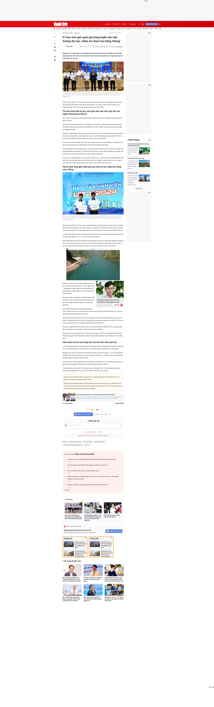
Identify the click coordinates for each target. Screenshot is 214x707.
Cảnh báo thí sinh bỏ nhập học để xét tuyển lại (111, 516)
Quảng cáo (133, 24)
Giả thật (151, 28)
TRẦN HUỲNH (69, 46)
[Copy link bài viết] (105, 414)
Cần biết (124, 24)
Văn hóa (119, 28)
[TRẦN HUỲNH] (64, 46)
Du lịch (105, 28)
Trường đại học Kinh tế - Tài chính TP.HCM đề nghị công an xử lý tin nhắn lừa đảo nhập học (92, 517)
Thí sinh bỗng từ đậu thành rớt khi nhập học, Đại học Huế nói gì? (87, 465)
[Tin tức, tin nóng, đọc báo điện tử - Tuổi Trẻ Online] (61, 24)
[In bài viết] (55, 60)
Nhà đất (140, 28)
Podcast (108, 24)
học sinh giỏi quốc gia (74, 442)
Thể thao (128, 28)
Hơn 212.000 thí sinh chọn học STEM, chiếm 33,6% (83, 471)
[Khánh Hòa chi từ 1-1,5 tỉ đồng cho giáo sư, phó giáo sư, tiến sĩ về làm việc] (114, 590)
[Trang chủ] (54, 28)
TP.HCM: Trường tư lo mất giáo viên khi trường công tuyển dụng (93, 579)
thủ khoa (112, 353)
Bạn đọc (156, 28)
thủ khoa (87, 445)
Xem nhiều (64, 28)
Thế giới (78, 28)
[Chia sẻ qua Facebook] (101, 414)
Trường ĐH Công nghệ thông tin (72, 445)
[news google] (116, 46)
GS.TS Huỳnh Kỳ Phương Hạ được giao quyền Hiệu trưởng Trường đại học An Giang (71, 598)
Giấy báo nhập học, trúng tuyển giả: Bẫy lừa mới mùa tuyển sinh (87, 485)
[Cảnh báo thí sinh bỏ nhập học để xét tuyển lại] (113, 507)
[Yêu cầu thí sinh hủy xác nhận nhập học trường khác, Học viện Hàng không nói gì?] (73, 507)
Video (69, 28)
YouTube (116, 24)
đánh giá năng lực (99, 442)
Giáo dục (134, 28)
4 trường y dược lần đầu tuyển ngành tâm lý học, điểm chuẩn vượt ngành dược (91, 459)
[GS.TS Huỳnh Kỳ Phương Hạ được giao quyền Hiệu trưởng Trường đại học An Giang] (72, 590)
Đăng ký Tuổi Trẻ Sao (152, 24)
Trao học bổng (87, 442)
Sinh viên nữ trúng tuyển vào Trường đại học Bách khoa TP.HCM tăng (95, 394)
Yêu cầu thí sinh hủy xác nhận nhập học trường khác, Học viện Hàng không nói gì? (73, 516)
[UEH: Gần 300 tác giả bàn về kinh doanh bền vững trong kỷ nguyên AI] (93, 590)
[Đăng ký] (114, 531)
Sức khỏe (145, 28)
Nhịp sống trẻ (112, 28)
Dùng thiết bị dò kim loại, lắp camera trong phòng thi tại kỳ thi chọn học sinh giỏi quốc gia (114, 579)
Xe (102, 28)
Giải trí (123, 28)
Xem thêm (67, 490)
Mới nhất (58, 28)
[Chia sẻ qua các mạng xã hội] (109, 414)
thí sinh (76, 102)
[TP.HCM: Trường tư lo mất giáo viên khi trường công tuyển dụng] (93, 570)
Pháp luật (84, 28)
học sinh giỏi (82, 237)
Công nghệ (97, 28)
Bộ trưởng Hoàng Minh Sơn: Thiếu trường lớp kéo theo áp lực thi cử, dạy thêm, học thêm (72, 579)
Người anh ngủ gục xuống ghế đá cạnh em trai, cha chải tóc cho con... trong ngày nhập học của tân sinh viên (92, 478)
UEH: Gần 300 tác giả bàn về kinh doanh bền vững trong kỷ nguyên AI (92, 598)
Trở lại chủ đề (68, 33)
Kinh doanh (91, 28)
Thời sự (73, 28)
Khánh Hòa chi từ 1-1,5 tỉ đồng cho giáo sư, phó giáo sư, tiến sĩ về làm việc (114, 598)
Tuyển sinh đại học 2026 (84, 454)
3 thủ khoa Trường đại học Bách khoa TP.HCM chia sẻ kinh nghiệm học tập (108, 301)
